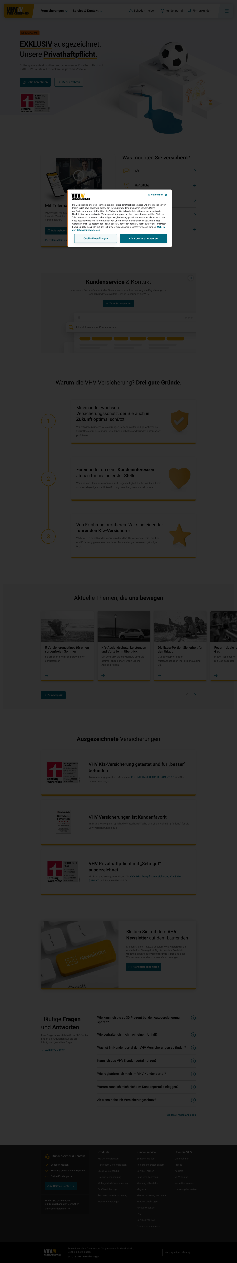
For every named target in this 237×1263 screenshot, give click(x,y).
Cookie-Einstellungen (96, 238)
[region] (119, 218)
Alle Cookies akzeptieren (143, 238)
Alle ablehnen (155, 194)
